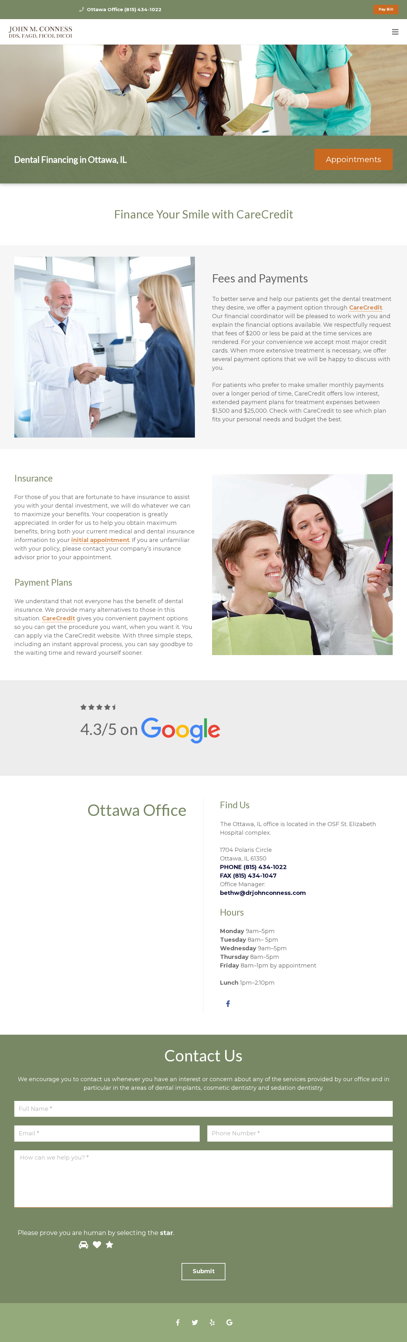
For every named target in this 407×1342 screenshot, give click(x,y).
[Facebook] (228, 1004)
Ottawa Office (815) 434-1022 (124, 9)
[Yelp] (212, 1323)
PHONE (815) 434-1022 (253, 867)
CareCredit (365, 307)
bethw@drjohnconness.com (263, 892)
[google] (229, 1323)
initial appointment (100, 540)
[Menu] (395, 32)
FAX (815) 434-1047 (248, 875)
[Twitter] (195, 1323)
